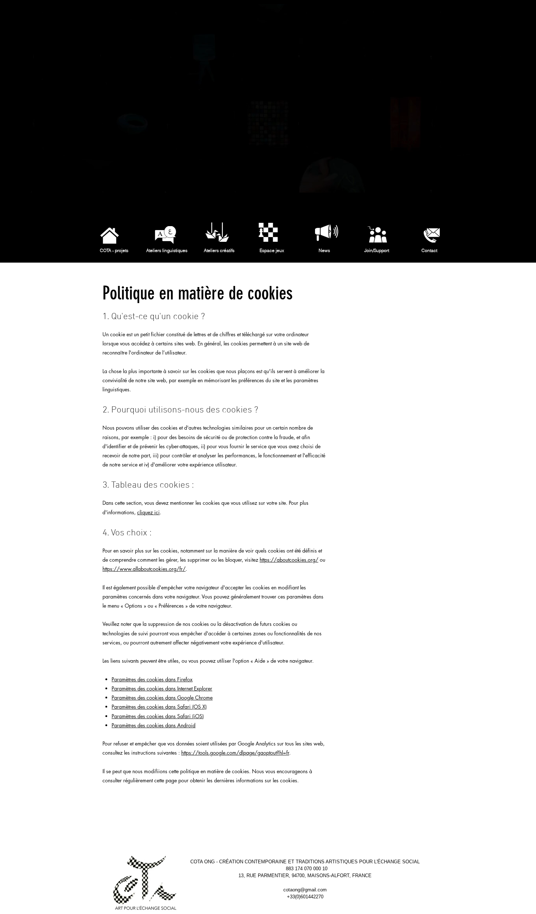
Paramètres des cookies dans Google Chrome (162, 697)
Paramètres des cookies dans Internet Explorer (162, 688)
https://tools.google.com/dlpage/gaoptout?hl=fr (235, 752)
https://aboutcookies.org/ (289, 559)
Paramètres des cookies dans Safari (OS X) (159, 706)
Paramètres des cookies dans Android (153, 725)
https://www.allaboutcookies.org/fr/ (144, 568)
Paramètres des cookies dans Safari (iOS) (158, 716)
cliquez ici (148, 512)
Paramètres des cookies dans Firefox (152, 679)
